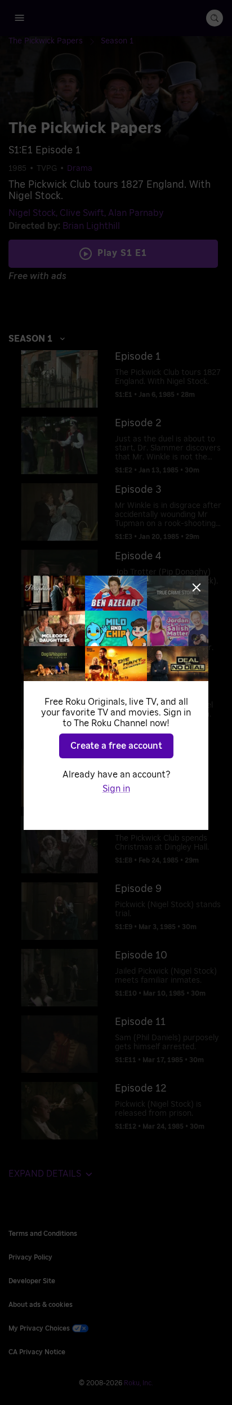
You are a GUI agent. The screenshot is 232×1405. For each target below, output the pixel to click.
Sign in (116, 788)
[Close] (197, 587)
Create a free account (116, 745)
